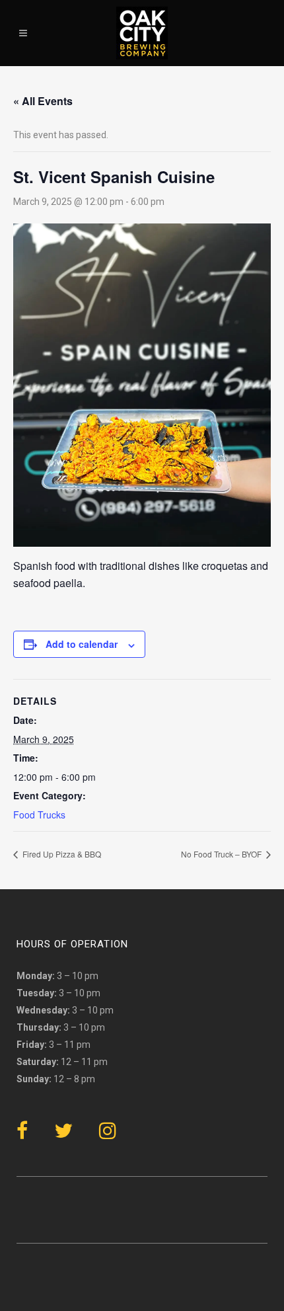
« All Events (43, 100)
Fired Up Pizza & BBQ (60, 853)
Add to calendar (82, 644)
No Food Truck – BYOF (222, 853)
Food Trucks (39, 814)
